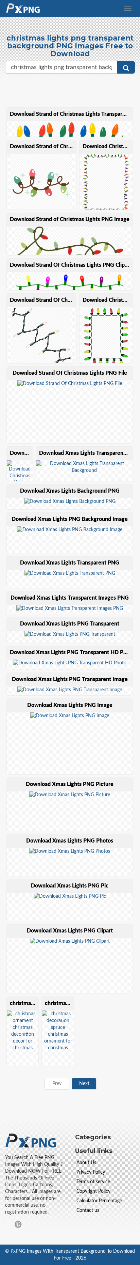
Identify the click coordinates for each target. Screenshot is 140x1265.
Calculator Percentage (99, 1201)
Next (84, 1083)
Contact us (87, 1210)
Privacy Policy (90, 1172)
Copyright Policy (93, 1191)
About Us (86, 1162)
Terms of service (93, 1181)
